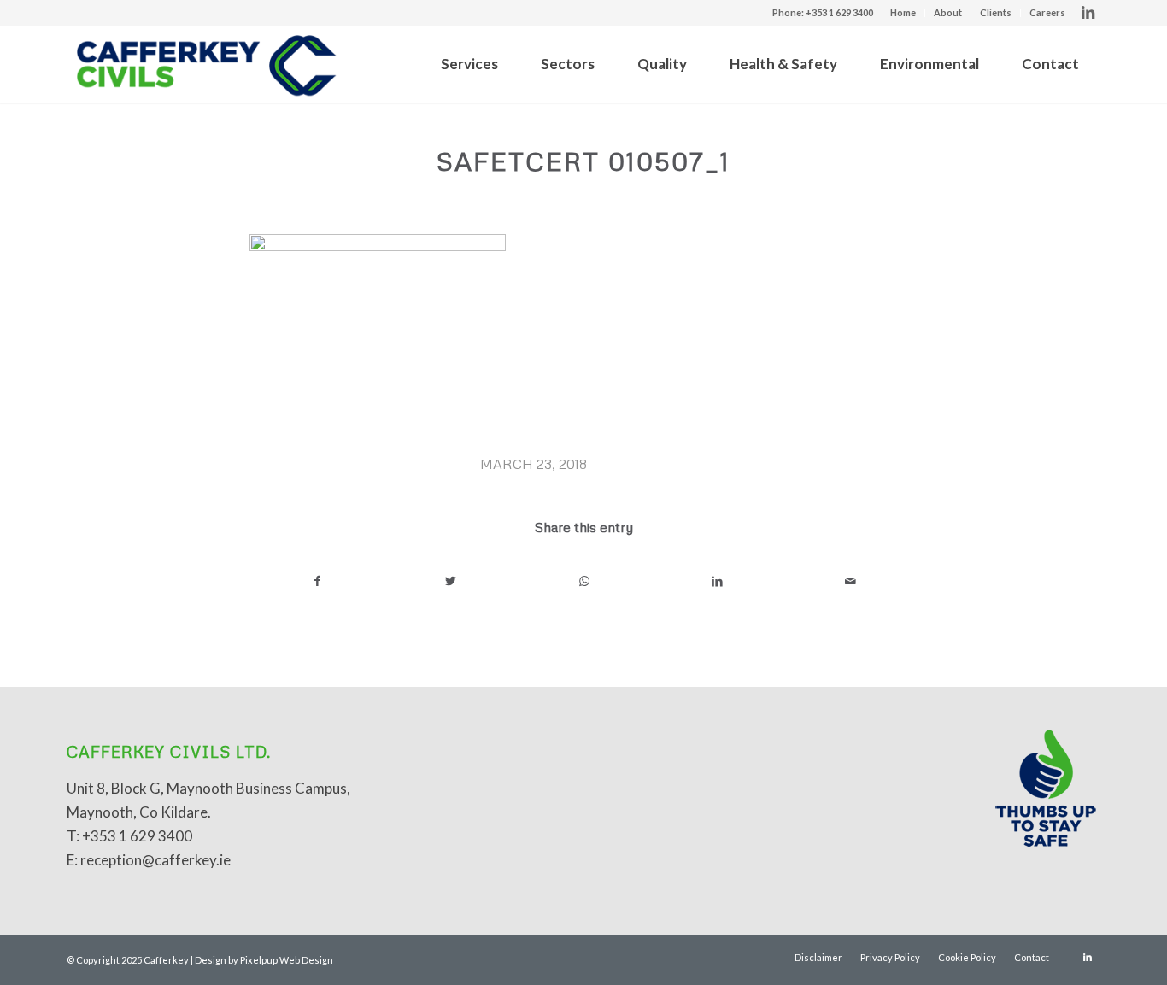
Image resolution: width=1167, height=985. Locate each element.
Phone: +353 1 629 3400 (822, 12)
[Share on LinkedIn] (717, 581)
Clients (996, 12)
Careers (1047, 12)
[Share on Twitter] (450, 581)
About (948, 12)
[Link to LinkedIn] (1087, 13)
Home (903, 12)
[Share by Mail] (850, 581)
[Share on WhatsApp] (584, 581)
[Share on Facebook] (317, 581)
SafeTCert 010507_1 (583, 161)
